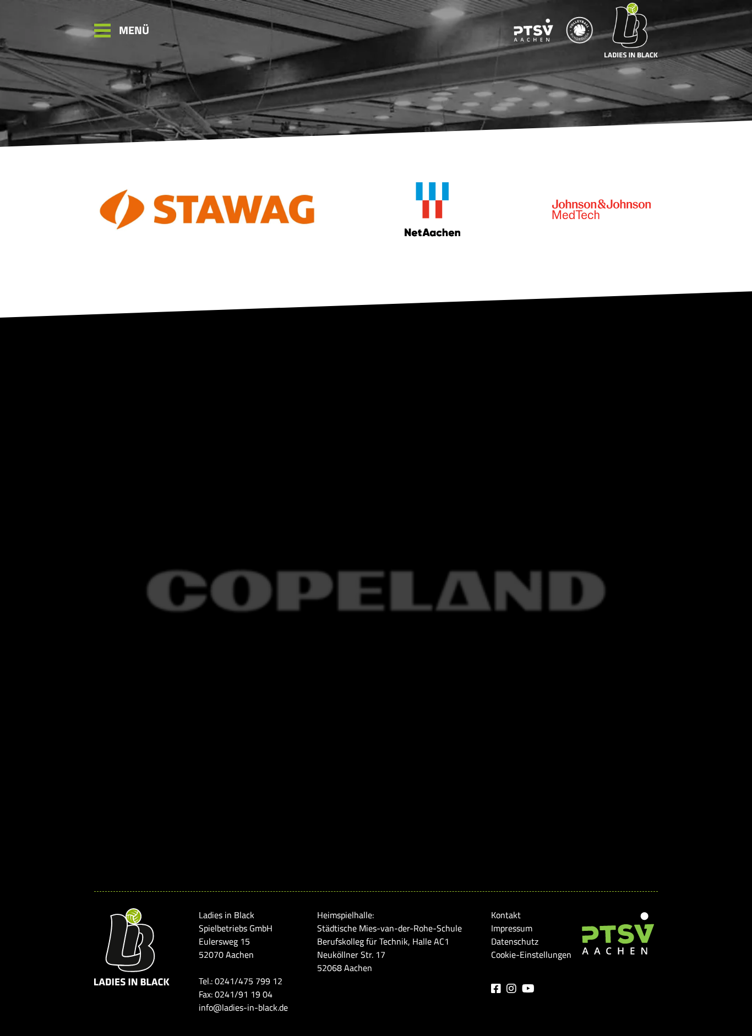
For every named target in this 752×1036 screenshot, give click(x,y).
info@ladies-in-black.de (243, 1007)
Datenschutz (514, 941)
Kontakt (506, 915)
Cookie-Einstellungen (531, 954)
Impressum (511, 928)
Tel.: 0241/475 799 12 (240, 981)
